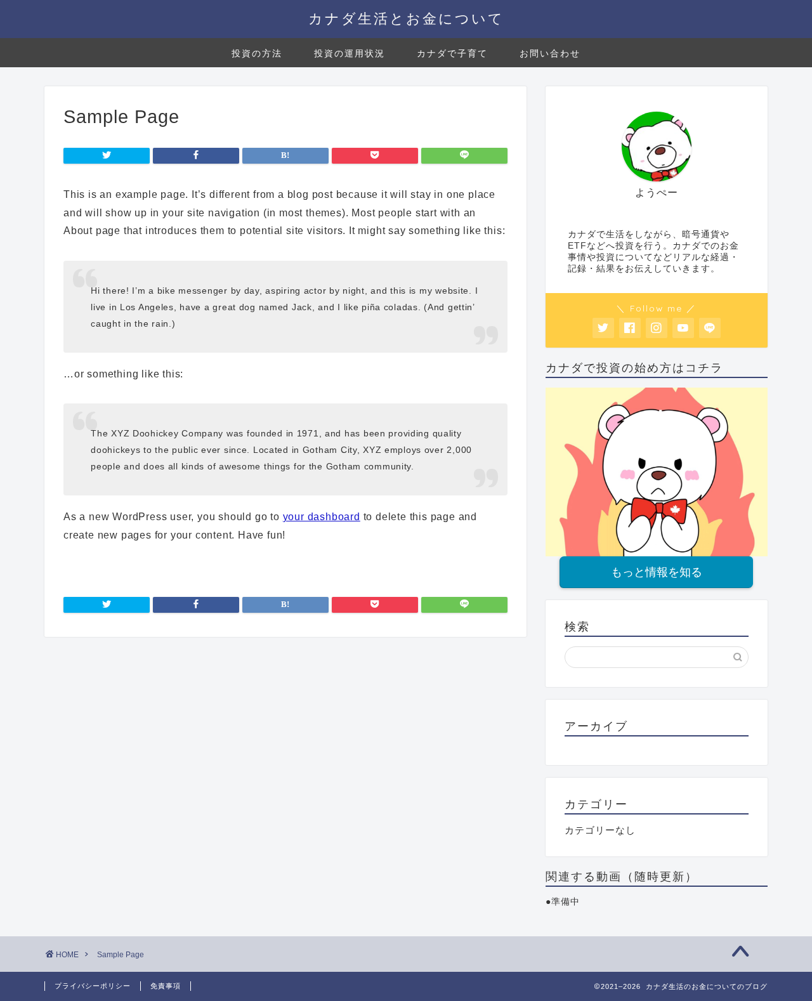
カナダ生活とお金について (406, 18)
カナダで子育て (452, 53)
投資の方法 (257, 53)
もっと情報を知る (656, 572)
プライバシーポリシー (93, 986)
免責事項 (165, 986)
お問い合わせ (550, 53)
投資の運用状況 (349, 53)
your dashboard (321, 516)
